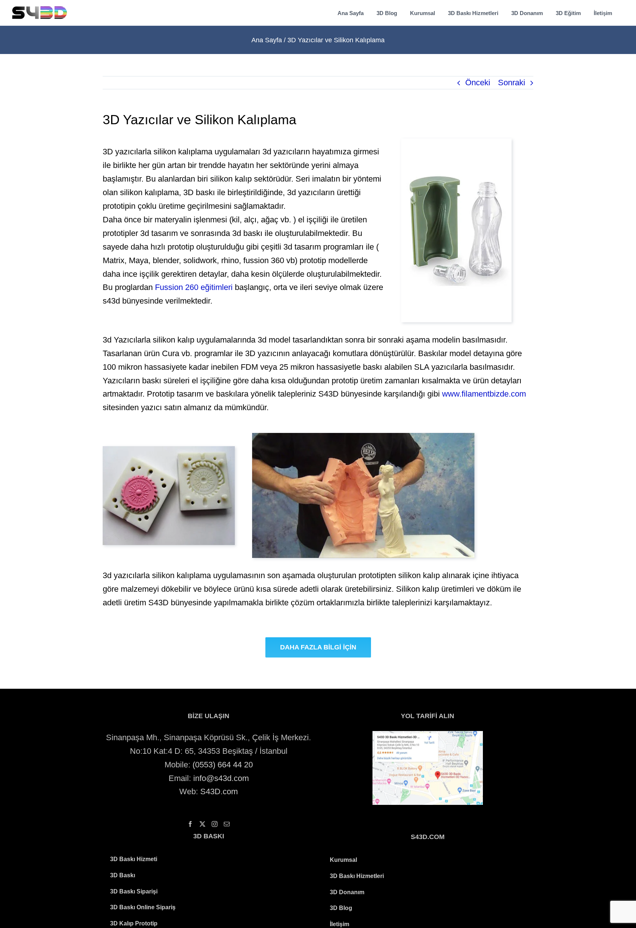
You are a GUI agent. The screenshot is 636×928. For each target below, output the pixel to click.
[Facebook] (190, 824)
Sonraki (511, 82)
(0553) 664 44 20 (222, 764)
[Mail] (227, 824)
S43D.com (219, 791)
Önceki (477, 82)
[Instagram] (215, 824)
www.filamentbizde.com (484, 393)
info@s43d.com (221, 778)
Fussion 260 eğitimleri (194, 287)
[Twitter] (202, 824)
